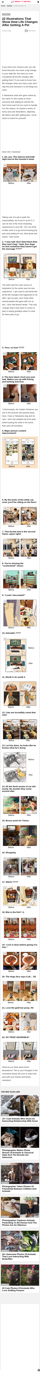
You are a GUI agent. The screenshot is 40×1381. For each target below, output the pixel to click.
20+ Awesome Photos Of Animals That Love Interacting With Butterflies (19, 1256)
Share (5, 165)
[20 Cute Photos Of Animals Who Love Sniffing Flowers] (20, 1275)
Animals (5, 1115)
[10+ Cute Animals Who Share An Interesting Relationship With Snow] (20, 1105)
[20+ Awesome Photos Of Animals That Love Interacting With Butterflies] (20, 1241)
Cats (4, 1146)
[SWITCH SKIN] (38, 2)
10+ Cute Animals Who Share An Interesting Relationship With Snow (20, 1120)
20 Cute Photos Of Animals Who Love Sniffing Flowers (18, 1289)
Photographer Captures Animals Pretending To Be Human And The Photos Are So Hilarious (19, 1222)
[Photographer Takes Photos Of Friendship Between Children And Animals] (20, 1173)
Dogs (9, 1146)
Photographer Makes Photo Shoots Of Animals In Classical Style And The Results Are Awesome (17, 1153)
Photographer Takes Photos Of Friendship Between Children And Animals (19, 1188)
